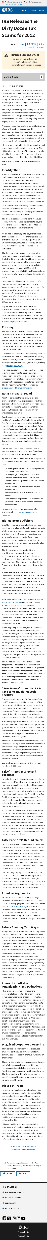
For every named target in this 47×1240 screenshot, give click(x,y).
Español (20, 44)
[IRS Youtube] (23, 1218)
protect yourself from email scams (17, 388)
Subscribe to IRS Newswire (23, 1149)
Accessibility (23, 1236)
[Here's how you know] (23, 3)
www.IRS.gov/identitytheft (15, 321)
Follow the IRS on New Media (23, 1146)
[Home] (7, 9)
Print (25, 1173)
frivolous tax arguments (22, 906)
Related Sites (12, 1208)
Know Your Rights (14, 1192)
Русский (30, 47)
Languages (10, 1203)
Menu (41, 10)
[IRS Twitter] (9, 1218)
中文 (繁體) (31, 44)
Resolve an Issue (13, 1197)
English (12, 44)
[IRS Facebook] (4, 1218)
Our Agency (11, 1187)
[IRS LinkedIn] (18, 1218)
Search (23, 10)
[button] (32, 10)
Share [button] (9, 1173)
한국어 (41, 44)
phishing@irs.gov (13, 365)
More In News (11, 77)
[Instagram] (14, 1218)
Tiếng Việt (40, 47)
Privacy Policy (23, 1232)
